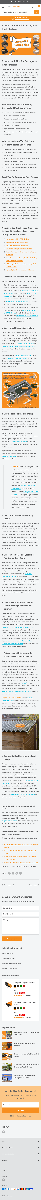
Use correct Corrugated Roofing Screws (19, 249)
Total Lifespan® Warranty (29, 862)
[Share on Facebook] (9, 873)
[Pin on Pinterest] (13, 873)
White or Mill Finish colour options (17, 301)
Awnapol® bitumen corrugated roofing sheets (16, 691)
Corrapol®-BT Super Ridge (18, 441)
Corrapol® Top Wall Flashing (25, 343)
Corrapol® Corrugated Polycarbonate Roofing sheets (19, 346)
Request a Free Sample (9, 968)
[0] (37, 7)
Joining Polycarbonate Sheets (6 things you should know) (24, 1077)
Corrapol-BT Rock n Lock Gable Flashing (25, 1003)
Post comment (12, 939)
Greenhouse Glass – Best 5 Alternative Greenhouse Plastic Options (26, 1066)
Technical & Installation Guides (12, 963)
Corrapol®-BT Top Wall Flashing (17, 358)
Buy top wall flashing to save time (17, 242)
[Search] (36, 12)
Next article (33, 885)
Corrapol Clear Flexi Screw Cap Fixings (22, 794)
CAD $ (4, 1170)
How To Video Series (8, 958)
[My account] (33, 7)
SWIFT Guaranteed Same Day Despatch (19, 844)
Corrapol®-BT (25, 683)
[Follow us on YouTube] (3, 1131)
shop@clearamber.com (9, 821)
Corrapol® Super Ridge (9, 456)
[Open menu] (3, 7)
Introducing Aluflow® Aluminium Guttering (24, 1044)
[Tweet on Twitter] (16, 873)
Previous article (9, 885)
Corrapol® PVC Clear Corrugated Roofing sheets (17, 627)
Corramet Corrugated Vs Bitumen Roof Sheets (26, 1055)
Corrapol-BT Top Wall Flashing (24, 983)
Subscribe (20, 1111)
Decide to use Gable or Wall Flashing (17, 239)
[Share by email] (20, 873)
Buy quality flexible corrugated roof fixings (20, 270)
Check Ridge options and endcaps (17, 245)
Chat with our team (24, 2)
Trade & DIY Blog (7, 953)
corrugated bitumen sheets (24, 355)
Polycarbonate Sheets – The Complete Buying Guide (26, 1034)
